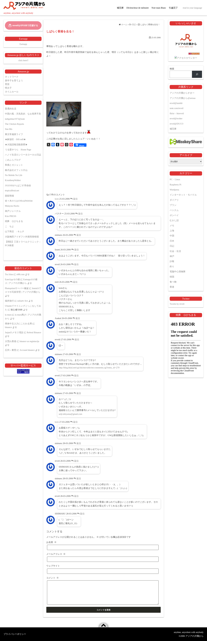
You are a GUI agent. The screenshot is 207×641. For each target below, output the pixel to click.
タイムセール (11, 91)
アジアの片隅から (194, 636)
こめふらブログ (13, 160)
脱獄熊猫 (9, 196)
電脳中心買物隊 (177, 271)
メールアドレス (55, 554)
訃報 (172, 261)
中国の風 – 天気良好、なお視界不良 (23, 114)
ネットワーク (11, 77)
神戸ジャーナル (13, 211)
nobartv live (22, 301)
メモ (172, 225)
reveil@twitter (176, 118)
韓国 (172, 277)
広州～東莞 (10, 350)
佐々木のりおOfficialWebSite (19, 201)
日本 (172, 241)
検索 (172, 69)
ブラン (173, 205)
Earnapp (23, 44)
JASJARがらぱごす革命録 (18, 185)
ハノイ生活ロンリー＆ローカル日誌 (23, 154)
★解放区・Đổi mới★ (15, 139)
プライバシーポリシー (15, 634)
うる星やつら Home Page (18, 149)
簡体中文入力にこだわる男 (18, 323)
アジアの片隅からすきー (182, 93)
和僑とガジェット (14, 165)
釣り (172, 266)
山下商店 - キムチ (14, 231)
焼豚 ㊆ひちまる (14, 221)
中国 (172, 235)
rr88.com (20, 274)
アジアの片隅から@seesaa (182, 98)
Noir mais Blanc (159, 8)
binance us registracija (29, 341)
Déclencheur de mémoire (137, 8)
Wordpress (174, 189)
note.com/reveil (176, 108)
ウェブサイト (53, 566)
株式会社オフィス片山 (16, 170)
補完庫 (120, 8)
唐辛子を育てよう (14, 80)
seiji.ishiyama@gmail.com (70, 414)
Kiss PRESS (10, 216)
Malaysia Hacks (12, 206)
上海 (172, 230)
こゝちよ (9, 226)
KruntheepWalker (13, 180)
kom (57, 199)
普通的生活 (10, 108)
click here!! (23, 60)
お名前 (51, 542)
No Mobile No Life (13, 175)
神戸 (172, 256)
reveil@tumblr (176, 103)
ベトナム (174, 210)
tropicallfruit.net (12, 190)
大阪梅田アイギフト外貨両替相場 (22, 236)
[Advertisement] (103, 79)
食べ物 (173, 282)
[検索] (197, 74)
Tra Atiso (9, 274)
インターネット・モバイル (183, 195)
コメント (52, 578)
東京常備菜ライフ (14, 134)
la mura (8, 315)
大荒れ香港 (10, 341)
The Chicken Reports (14, 124)
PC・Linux (175, 179)
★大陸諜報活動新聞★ (16, 144)
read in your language (192, 8)
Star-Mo (8, 129)
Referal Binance (34, 332)
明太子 (8, 88)
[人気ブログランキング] (186, 54)
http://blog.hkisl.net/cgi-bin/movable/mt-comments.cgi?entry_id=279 (89, 367)
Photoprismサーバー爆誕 (17, 288)
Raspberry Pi (175, 184)
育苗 (7, 84)
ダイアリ (174, 200)
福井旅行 (9, 301)
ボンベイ (174, 215)
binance (8, 327)
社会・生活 (175, 251)
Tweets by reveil (177, 304)
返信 (75, 199)
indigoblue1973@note (15, 119)
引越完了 (173, 8)
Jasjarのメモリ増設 (14, 332)
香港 (172, 287)
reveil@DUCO (176, 124)
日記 (172, 246)
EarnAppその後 (12, 279)
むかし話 (174, 220)
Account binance (27, 350)
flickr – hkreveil (177, 113)
